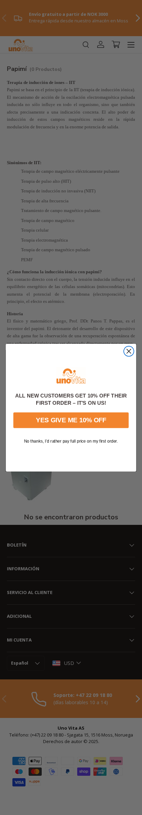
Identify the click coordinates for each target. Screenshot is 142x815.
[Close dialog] (129, 351)
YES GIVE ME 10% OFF (71, 420)
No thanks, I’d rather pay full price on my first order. (71, 440)
